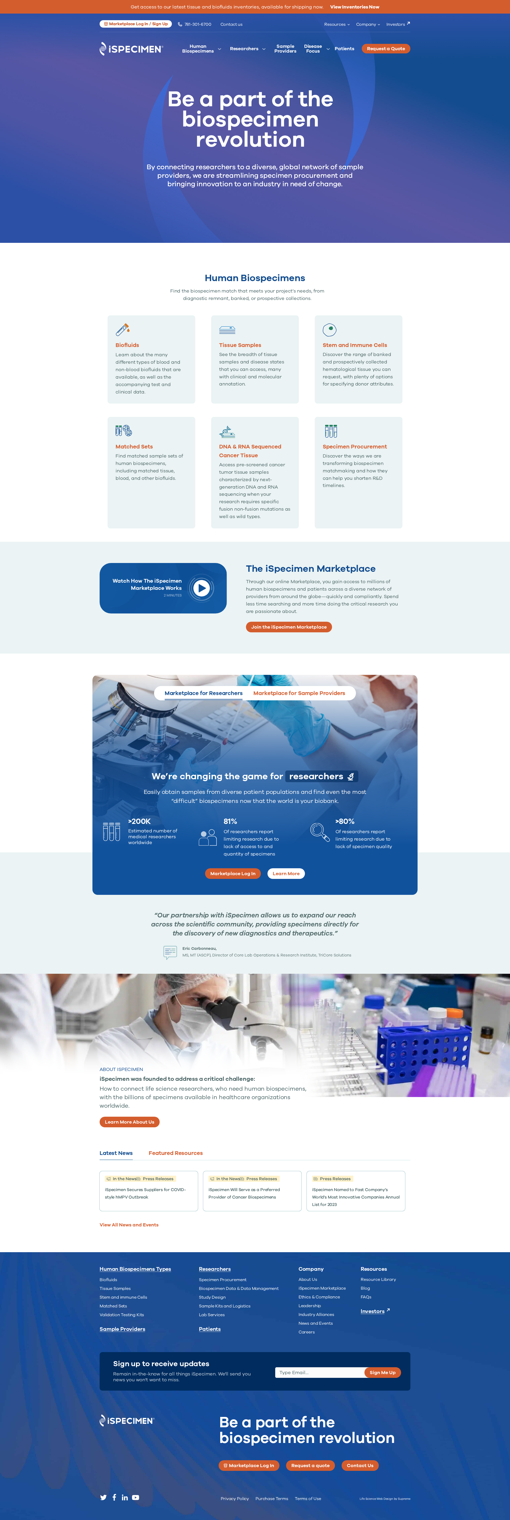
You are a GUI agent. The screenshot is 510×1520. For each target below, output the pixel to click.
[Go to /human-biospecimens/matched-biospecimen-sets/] (151, 453)
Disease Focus (313, 50)
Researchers (244, 49)
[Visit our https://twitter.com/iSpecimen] (104, 1497)
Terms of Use (308, 1499)
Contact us (231, 24)
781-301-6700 (198, 24)
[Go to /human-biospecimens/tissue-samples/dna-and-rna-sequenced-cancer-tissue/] (255, 472)
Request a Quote (386, 48)
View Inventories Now (354, 7)
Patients (344, 49)
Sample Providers (285, 50)
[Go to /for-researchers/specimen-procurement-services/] (358, 457)
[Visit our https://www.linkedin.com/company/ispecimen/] (125, 1497)
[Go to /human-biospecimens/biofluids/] (151, 359)
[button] (136, 24)
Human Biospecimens (198, 50)
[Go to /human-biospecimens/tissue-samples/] (255, 355)
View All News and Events (129, 1225)
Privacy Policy (235, 1499)
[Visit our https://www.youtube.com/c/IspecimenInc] (135, 1497)
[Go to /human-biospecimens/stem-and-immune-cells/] (358, 355)
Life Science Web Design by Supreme (385, 1499)
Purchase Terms (272, 1499)
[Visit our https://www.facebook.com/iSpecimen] (114, 1497)
